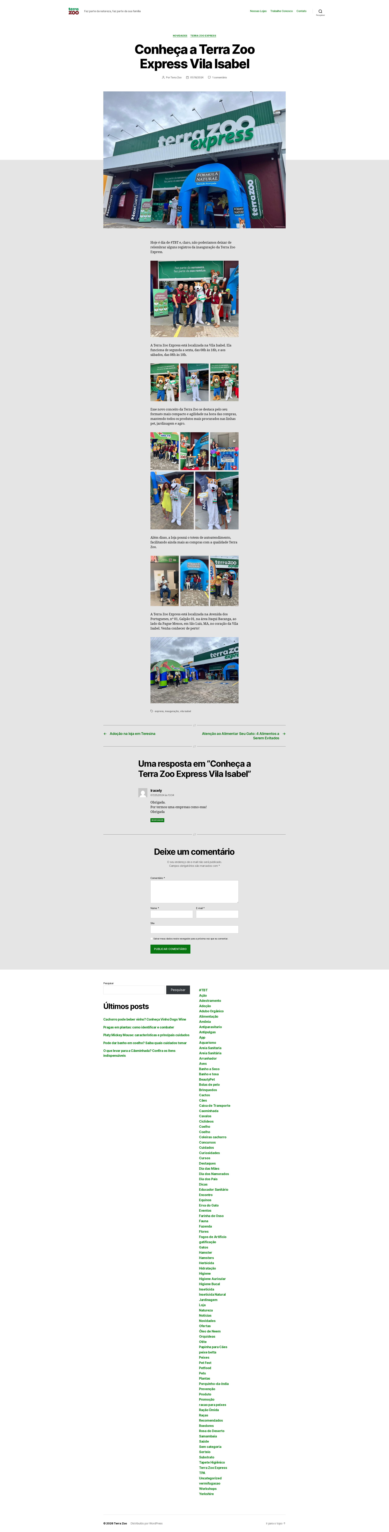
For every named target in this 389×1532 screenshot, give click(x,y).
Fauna (203, 1221)
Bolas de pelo (209, 1085)
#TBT (203, 990)
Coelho (204, 1127)
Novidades (180, 35)
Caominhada (208, 1111)
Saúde (204, 1441)
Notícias (205, 1315)
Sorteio (204, 1452)
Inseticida (206, 1289)
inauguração (172, 711)
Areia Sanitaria (210, 1048)
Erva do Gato (209, 1205)
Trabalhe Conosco (281, 11)
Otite (203, 1342)
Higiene (205, 1273)
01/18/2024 (196, 77)
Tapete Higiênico (212, 1462)
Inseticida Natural (212, 1294)
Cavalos (205, 1116)
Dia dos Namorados (214, 1174)
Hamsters (206, 1258)
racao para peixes (212, 1405)
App (202, 1037)
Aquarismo (207, 1043)
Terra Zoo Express (203, 35)
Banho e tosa (209, 1074)
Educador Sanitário (213, 1189)
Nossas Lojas (258, 11)
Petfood (205, 1368)
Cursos (204, 1158)
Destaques (207, 1163)
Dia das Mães (209, 1168)
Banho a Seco (209, 1069)
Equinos (205, 1200)
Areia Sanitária (210, 1053)
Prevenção (207, 1389)
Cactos (204, 1095)
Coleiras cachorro (212, 1137)
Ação (203, 995)
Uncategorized (210, 1478)
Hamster (205, 1252)
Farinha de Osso (211, 1216)
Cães (203, 1100)
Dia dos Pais (208, 1179)
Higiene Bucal (209, 1284)
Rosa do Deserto (211, 1431)
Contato (301, 11)
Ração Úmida (209, 1410)
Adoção (205, 1006)
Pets (202, 1373)
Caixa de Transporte (214, 1106)
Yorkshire (206, 1494)
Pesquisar (108, 983)
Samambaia (208, 1436)
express (159, 711)
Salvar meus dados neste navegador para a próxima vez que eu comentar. (190, 938)
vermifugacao (209, 1483)
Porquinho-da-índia (214, 1384)
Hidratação (207, 1268)
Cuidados (206, 1147)
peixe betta (207, 1352)
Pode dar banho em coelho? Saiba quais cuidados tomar (145, 1043)
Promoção (206, 1399)
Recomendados (211, 1420)
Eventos (205, 1210)
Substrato (206, 1457)
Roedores (206, 1426)
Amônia (205, 1022)
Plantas (204, 1378)
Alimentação (208, 1016)
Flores (203, 1231)
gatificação (207, 1242)
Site (152, 923)
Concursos (207, 1142)
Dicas (203, 1184)
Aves (203, 1064)
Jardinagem (208, 1300)
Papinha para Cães (213, 1347)
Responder (157, 820)
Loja (202, 1305)
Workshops (208, 1489)
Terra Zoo (176, 77)
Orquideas (207, 1336)
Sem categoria (210, 1447)
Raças (203, 1415)
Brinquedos (208, 1090)
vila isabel (185, 711)
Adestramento (210, 1001)
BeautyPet (207, 1079)
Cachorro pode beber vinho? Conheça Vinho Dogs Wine (144, 1019)
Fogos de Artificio (212, 1237)
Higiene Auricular (212, 1279)
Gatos (203, 1247)
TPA (202, 1473)
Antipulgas (207, 1032)
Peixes (204, 1357)
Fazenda (205, 1226)
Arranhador (208, 1058)
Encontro (206, 1195)
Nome (154, 908)
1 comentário (219, 77)
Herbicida (206, 1263)
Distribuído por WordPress (147, 1523)
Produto (205, 1394)
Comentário (157, 878)
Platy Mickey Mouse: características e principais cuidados (146, 1035)
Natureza (206, 1310)
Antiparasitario (210, 1027)
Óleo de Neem (210, 1331)
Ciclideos (206, 1121)
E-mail (200, 908)
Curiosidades (209, 1153)
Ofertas (205, 1326)
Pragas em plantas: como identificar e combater (138, 1027)
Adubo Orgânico (211, 1011)
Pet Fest (205, 1363)
